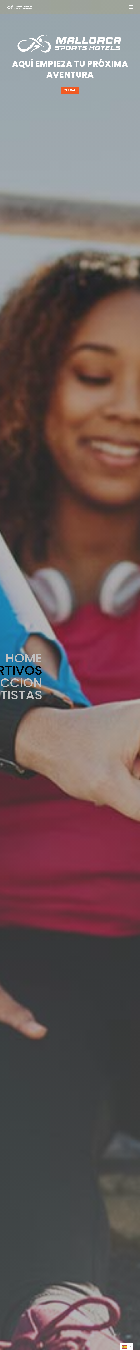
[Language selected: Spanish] (126, 1346)
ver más (70, 90)
